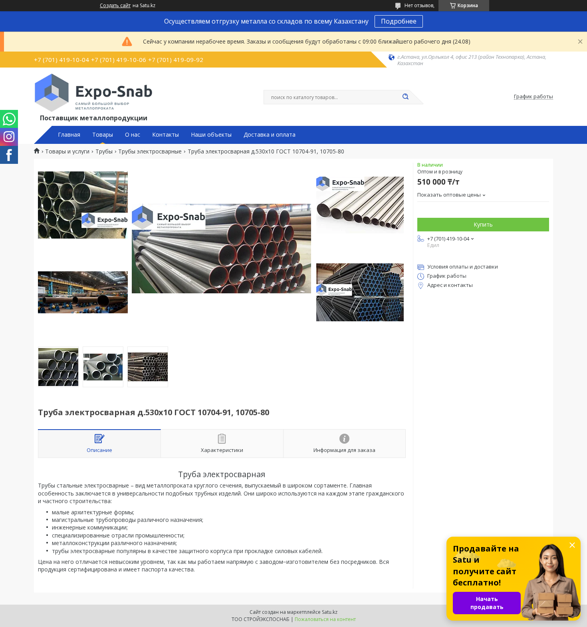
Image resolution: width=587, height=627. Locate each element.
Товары (102, 134)
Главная (69, 134)
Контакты (165, 134)
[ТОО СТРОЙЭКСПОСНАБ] (93, 93)
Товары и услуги (67, 151)
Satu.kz (329, 612)
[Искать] (405, 97)
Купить (483, 224)
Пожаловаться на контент (325, 619)
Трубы (104, 151)
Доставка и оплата (269, 134)
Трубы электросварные (150, 151)
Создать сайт (115, 5)
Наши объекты (211, 134)
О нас (132, 134)
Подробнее (398, 21)
